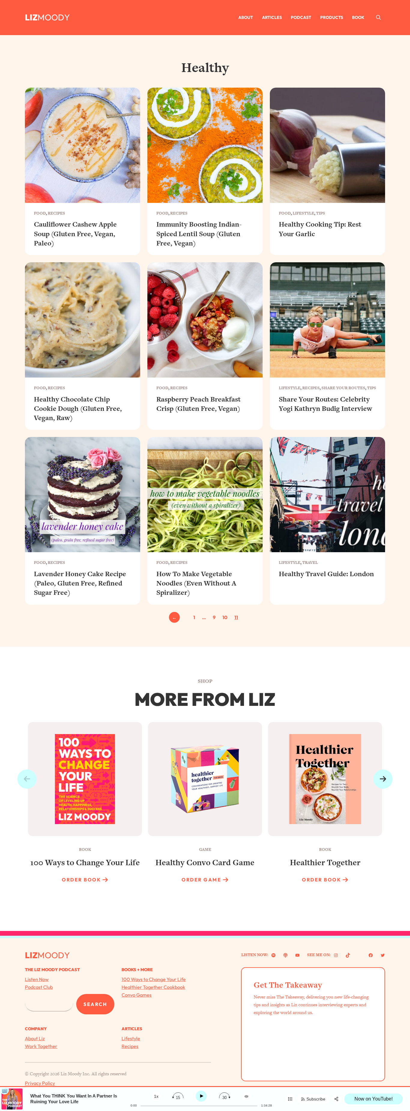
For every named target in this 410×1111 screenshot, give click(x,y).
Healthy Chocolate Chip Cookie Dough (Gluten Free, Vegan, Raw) (78, 409)
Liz (31, 17)
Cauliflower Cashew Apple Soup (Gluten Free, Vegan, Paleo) (75, 234)
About (245, 17)
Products (331, 17)
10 (225, 617)
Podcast (301, 17)
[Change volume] (246, 1096)
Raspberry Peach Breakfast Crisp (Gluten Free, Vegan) (198, 404)
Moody (54, 17)
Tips (320, 213)
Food (40, 213)
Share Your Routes (343, 388)
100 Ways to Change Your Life (154, 979)
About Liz (35, 1038)
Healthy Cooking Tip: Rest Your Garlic (320, 229)
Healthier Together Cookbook (153, 987)
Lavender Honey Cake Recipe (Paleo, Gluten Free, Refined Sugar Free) (80, 583)
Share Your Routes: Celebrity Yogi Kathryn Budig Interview (325, 404)
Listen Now (37, 979)
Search (95, 1004)
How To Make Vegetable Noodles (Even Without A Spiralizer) (196, 583)
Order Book (81, 880)
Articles (272, 17)
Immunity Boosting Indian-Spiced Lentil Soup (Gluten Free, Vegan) (199, 234)
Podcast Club (39, 987)
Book (358, 17)
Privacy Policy (40, 1083)
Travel (310, 562)
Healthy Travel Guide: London (326, 574)
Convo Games (137, 995)
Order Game (201, 880)
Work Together (41, 1046)
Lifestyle (303, 213)
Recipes (56, 213)
